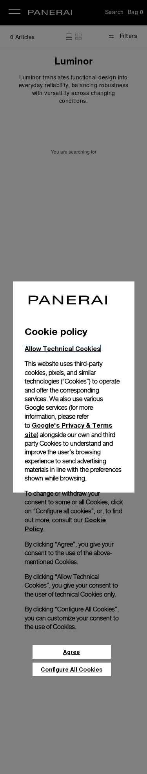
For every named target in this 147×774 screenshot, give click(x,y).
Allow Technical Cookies (63, 348)
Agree (71, 652)
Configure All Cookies (71, 669)
